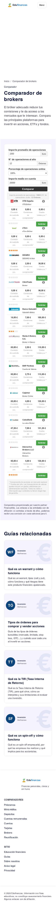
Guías (7, 856)
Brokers (8, 832)
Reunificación (11, 837)
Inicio (6, 81)
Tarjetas (8, 828)
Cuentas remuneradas (15, 818)
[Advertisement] (28, 39)
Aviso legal (9, 865)
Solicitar (42, 224)
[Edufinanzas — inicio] (19, 5)
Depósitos (9, 814)
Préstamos (9, 804)
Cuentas (8, 823)
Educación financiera (15, 851)
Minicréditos (10, 809)
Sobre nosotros (12, 861)
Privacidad (9, 870)
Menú (41, 4)
